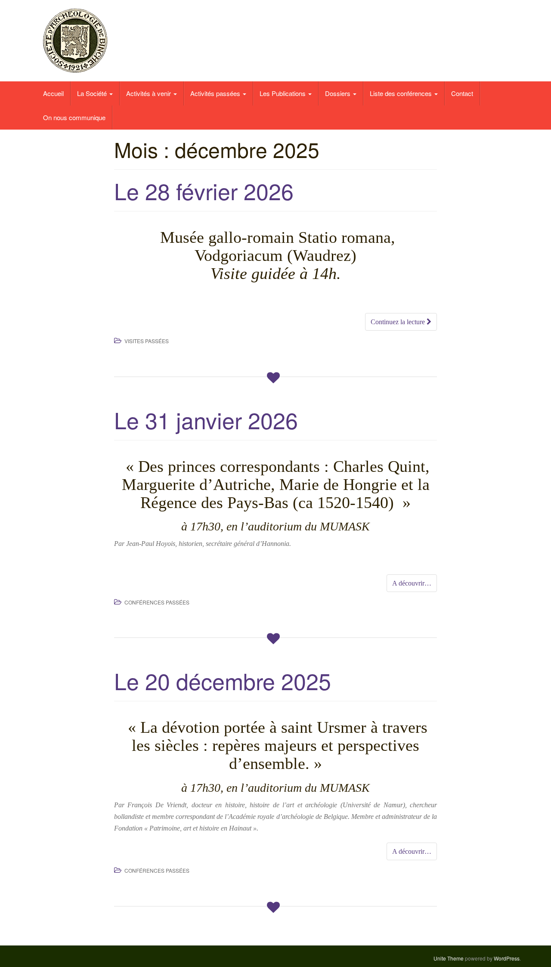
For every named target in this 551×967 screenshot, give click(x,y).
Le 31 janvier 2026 (206, 419)
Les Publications (283, 93)
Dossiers (338, 93)
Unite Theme (448, 958)
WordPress (507, 958)
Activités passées (216, 93)
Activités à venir (149, 93)
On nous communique (74, 117)
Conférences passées (156, 602)
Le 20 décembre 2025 (222, 680)
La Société (92, 93)
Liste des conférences (401, 93)
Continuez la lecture (399, 321)
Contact (462, 93)
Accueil (53, 93)
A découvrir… (411, 583)
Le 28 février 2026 (204, 190)
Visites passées (146, 340)
